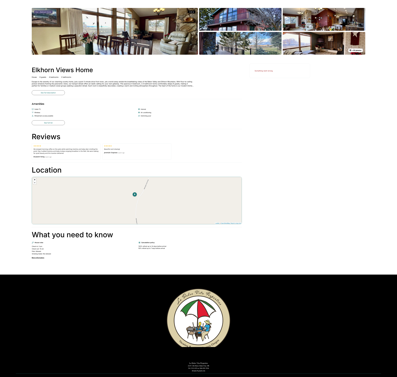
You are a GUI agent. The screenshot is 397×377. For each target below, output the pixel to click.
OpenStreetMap (225, 223)
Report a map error (236, 223)
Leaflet (217, 223)
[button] (137, 198)
